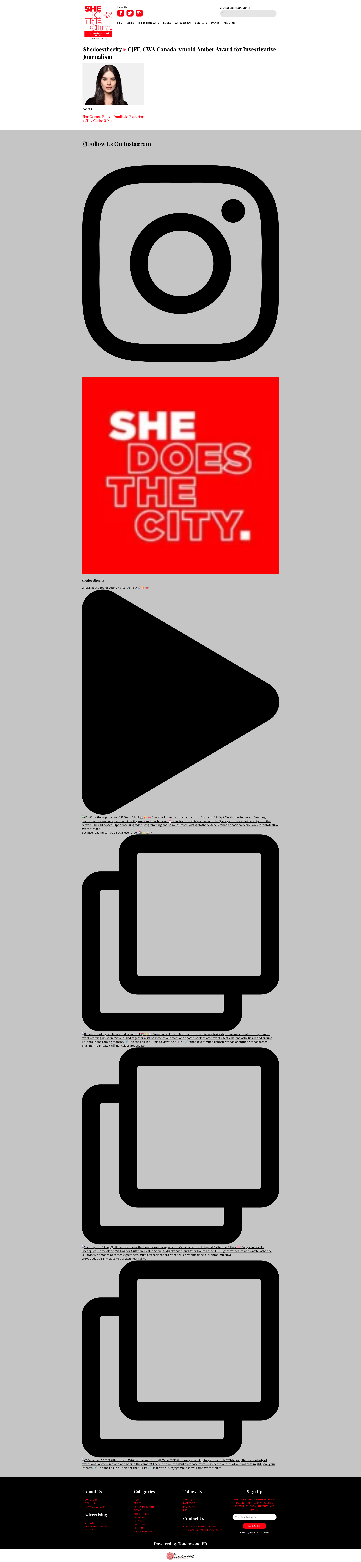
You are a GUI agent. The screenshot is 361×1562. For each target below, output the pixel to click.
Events (215, 22)
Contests (201, 22)
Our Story (90, 1499)
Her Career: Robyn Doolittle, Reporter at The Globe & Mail (113, 118)
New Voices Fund (94, 1506)
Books (167, 22)
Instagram (189, 1506)
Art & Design (183, 22)
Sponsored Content (97, 1526)
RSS (185, 1510)
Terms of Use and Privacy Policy (202, 1530)
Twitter (188, 1499)
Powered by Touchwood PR (180, 1544)
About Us (229, 22)
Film (120, 22)
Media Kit (90, 1522)
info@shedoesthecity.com (199, 1526)
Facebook (189, 1503)
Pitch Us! (89, 1503)
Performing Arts (148, 22)
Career (87, 109)
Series (130, 22)
